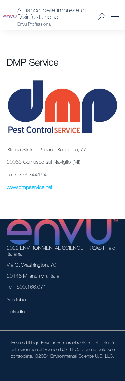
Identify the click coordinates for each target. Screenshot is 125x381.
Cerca (101, 16)
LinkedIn (16, 311)
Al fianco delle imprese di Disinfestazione (51, 13)
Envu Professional (34, 24)
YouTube (16, 299)
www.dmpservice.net (29, 187)
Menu (114, 16)
